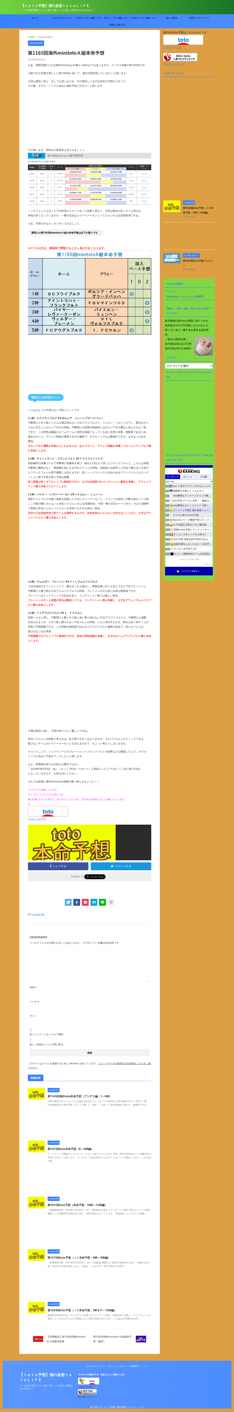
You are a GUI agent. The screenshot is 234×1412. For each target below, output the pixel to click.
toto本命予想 (38, 914)
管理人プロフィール (199, 17)
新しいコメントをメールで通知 (46, 1034)
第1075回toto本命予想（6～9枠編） (71, 1149)
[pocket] (85, 902)
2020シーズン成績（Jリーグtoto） (144, 18)
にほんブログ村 (37, 819)
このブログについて (62, 17)
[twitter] (68, 902)
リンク (146, 1366)
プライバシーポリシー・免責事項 (123, 1366)
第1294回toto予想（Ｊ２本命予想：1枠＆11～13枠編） (82, 1310)
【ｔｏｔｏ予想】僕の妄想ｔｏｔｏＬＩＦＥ (55, 6)
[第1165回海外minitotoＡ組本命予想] (93, 902)
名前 (33, 987)
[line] (102, 902)
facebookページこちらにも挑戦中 (185, 296)
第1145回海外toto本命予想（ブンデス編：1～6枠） (80, 1096)
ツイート (170, 290)
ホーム (34, 17)
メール (34, 1001)
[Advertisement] (89, 120)
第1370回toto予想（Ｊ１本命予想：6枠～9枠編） (79, 1257)
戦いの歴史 (171, 17)
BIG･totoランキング (174, 64)
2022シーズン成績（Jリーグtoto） (89, 18)
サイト (33, 1015)
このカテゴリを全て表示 (189, 559)
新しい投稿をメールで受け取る (46, 1044)
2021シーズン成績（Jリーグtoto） (117, 18)
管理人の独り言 (117, 24)
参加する (208, 564)
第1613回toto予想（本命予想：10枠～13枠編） (77, 1205)
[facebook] (76, 902)
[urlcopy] (111, 902)
